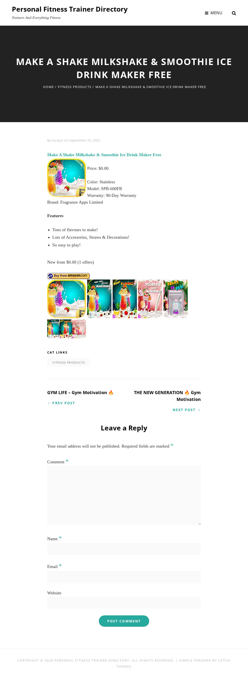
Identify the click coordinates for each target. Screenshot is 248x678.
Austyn (57, 140)
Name (54, 538)
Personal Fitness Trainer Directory (70, 9)
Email (54, 566)
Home (48, 87)
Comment (58, 461)
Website (54, 592)
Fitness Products (75, 87)
